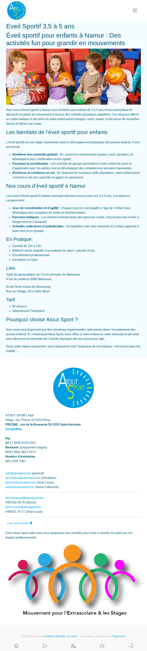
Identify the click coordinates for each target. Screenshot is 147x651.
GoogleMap (13, 429)
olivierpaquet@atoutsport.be (24, 497)
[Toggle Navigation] (135, 10)
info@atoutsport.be (18, 473)
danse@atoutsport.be (19, 487)
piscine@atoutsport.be (20, 482)
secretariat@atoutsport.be (22, 477)
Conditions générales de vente (60, 636)
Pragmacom (118, 636)
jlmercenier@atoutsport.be (23, 507)
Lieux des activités (18, 523)
